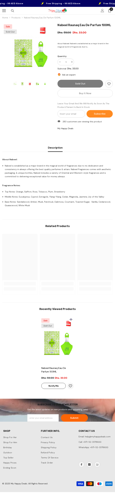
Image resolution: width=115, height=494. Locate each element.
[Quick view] (71, 319)
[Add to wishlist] (109, 84)
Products (16, 17)
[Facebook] (81, 464)
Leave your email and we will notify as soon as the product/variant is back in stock (83, 105)
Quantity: (62, 56)
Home (5, 17)
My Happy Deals (65, 128)
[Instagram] (89, 464)
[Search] (12, 11)
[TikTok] (97, 464)
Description (55, 147)
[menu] (4, 10)
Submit (74, 417)
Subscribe (99, 113)
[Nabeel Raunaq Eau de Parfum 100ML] (57, 341)
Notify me (54, 386)
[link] (20, 283)
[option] (30, 50)
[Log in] (102, 10)
